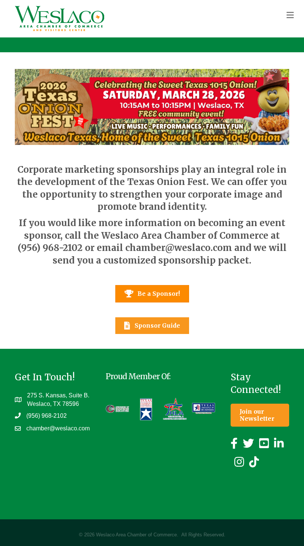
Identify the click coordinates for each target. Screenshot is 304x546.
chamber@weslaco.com (178, 248)
